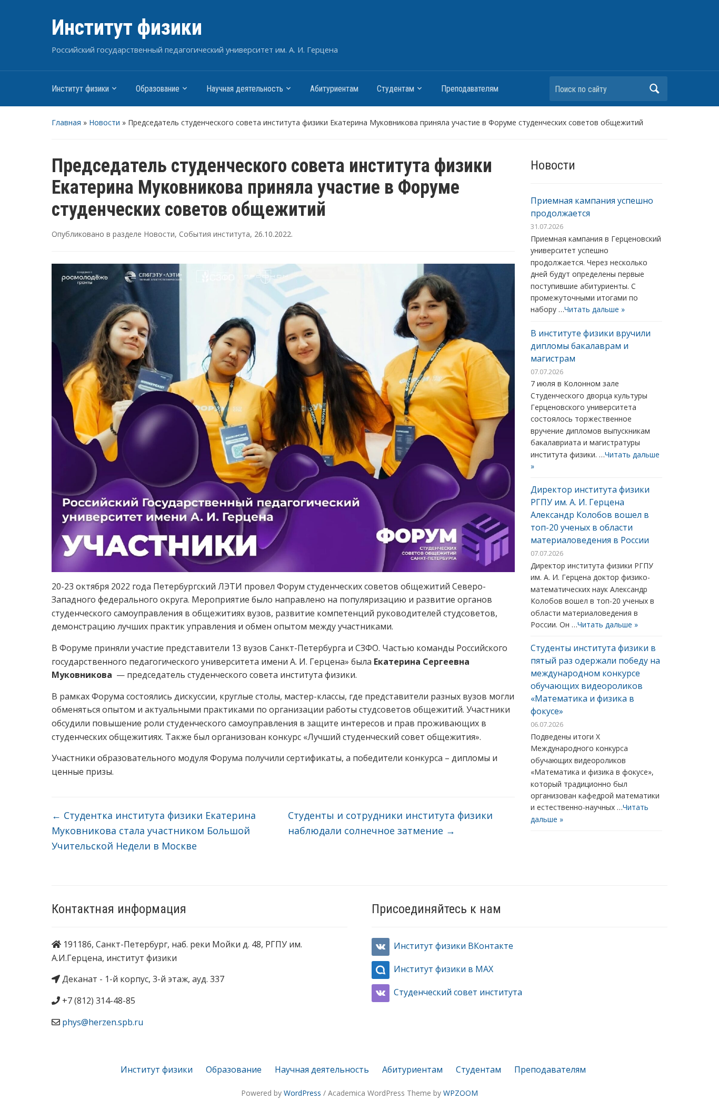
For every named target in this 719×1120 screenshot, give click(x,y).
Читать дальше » (594, 309)
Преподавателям (469, 89)
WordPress (302, 1093)
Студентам (395, 89)
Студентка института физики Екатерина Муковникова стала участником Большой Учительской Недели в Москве (154, 830)
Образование (157, 89)
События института (214, 234)
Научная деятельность (244, 89)
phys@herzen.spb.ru (102, 1022)
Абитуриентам (334, 89)
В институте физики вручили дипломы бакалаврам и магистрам (591, 345)
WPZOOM (460, 1093)
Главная (66, 122)
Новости (104, 122)
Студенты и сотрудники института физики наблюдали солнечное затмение (390, 823)
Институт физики (127, 27)
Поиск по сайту (654, 88)
